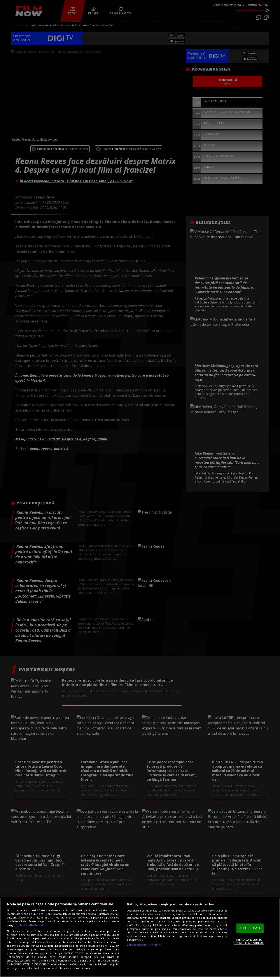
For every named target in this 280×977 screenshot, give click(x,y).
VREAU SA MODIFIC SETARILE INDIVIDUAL (249, 941)
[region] (140, 937)
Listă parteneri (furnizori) (143, 944)
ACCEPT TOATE (250, 928)
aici (42, 953)
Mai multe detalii (31, 925)
